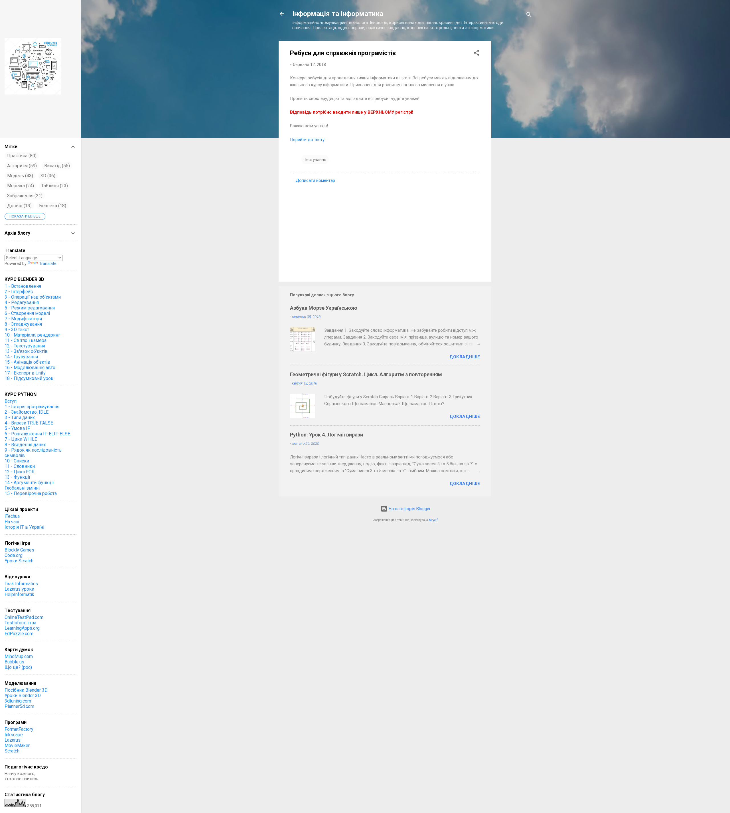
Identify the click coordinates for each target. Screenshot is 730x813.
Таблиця (53, 185)
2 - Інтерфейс (19, 291)
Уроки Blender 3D (23, 695)
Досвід (18, 205)
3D (47, 175)
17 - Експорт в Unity (25, 373)
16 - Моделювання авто (30, 367)
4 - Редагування (22, 302)
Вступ (11, 401)
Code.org (14, 555)
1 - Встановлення (23, 286)
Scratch (12, 751)
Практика (21, 155)
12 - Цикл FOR (20, 471)
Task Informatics (21, 583)
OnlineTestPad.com (24, 617)
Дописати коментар (315, 180)
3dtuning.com (18, 701)
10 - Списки (17, 461)
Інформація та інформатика (337, 14)
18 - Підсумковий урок (29, 378)
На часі (12, 521)
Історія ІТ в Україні (24, 527)
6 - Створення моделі (27, 313)
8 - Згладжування (23, 324)
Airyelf (433, 520)
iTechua (12, 516)
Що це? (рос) (18, 667)
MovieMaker (17, 745)
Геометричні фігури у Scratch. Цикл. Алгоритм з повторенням (366, 374)
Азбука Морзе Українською (323, 308)
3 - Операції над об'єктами (33, 297)
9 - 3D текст (17, 329)
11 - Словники (20, 466)
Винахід (56, 165)
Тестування (315, 159)
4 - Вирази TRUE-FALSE (29, 423)
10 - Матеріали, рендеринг (32, 335)
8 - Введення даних (25, 444)
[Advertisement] (514, 131)
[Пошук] (529, 15)
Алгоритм (21, 165)
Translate (47, 263)
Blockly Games (19, 550)
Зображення (24, 195)
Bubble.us (14, 662)
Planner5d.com (19, 706)
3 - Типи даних (20, 417)
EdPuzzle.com (19, 633)
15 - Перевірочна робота (31, 493)
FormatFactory (19, 729)
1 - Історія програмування (32, 406)
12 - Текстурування (25, 346)
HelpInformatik (19, 594)
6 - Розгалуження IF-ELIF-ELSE (37, 433)
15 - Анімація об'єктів (27, 362)
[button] (476, 53)
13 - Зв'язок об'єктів (26, 351)
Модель (19, 175)
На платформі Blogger (409, 508)
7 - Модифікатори (23, 318)
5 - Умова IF (17, 428)
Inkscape (14, 734)
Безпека (52, 205)
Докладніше (464, 356)
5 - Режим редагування (30, 308)
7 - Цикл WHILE (21, 439)
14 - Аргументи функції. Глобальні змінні (30, 485)
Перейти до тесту (307, 139)
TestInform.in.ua (20, 622)
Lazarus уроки (19, 589)
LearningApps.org (22, 628)
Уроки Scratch (19, 561)
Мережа (20, 185)
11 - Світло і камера (25, 340)
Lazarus (13, 740)
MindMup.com (19, 656)
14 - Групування (21, 356)
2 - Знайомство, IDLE (26, 412)
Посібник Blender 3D (26, 690)
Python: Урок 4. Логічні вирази (326, 435)
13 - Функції (17, 477)
